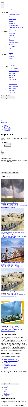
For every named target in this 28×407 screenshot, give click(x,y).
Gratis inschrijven (19, 405)
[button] (14, 156)
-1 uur (2, 158)
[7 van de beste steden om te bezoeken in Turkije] (12, 261)
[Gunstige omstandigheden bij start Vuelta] (12, 290)
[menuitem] (15, 21)
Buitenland (15, 204)
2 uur (6, 158)
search (2, 95)
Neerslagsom (16, 172)
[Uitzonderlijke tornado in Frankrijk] (12, 201)
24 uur (10, 158)
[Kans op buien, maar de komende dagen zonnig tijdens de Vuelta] (12, 230)
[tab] (15, 142)
